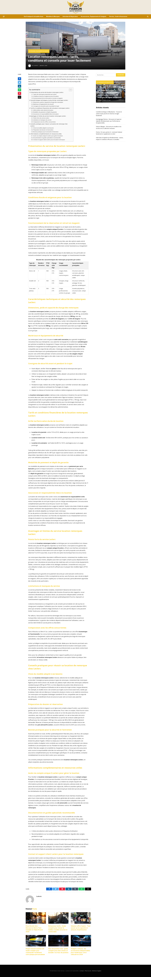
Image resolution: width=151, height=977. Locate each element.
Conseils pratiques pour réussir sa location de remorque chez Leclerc (49, 125)
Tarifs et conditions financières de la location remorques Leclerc (50, 108)
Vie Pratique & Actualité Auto (33, 16)
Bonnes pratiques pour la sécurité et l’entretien (45, 132)
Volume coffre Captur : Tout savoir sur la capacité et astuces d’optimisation (80, 928)
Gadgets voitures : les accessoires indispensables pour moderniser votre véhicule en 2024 (80, 951)
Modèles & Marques (53, 16)
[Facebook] (19, 78)
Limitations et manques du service (42, 120)
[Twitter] (19, 82)
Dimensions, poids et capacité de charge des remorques (48, 102)
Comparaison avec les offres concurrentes (44, 122)
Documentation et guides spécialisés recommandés (47, 138)
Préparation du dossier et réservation (43, 130)
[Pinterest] (19, 93)
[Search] (147, 16)
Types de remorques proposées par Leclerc (45, 94)
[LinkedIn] (19, 86)
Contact (82, 971)
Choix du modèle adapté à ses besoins (43, 128)
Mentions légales (96, 971)
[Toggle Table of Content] (70, 89)
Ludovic (39, 896)
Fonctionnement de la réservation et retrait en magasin (48, 98)
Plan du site (88, 971)
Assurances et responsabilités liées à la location (46, 114)
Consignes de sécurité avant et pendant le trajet (46, 106)
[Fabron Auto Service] (75, 7)
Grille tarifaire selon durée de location (43, 110)
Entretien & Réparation (70, 16)
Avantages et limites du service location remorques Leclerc (48, 116)
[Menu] (4, 16)
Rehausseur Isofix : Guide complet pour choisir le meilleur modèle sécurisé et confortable (57, 929)
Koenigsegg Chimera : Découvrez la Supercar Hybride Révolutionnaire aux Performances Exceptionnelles (108, 121)
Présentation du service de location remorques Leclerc (46, 92)
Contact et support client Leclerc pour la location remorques (49, 139)
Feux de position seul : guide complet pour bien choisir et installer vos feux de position (58, 950)
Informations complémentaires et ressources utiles (46, 134)
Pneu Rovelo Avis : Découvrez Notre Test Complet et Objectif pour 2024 (34, 929)
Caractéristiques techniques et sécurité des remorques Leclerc (49, 100)
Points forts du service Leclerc (41, 118)
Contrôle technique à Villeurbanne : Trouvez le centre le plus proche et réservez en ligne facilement (109, 94)
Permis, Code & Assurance (118, 16)
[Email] (19, 97)
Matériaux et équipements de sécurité (43, 104)
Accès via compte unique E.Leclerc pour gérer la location (48, 136)
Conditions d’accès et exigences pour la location (46, 96)
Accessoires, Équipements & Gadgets (93, 16)
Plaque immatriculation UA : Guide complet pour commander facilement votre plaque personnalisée (35, 951)
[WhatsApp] (19, 89)
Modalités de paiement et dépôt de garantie (45, 112)
